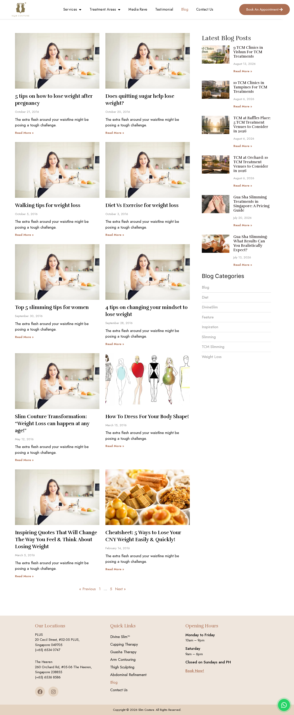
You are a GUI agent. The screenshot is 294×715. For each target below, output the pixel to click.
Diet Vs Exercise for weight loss (142, 205)
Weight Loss (212, 356)
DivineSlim (210, 307)
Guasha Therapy (123, 652)
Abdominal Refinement (128, 674)
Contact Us (204, 9)
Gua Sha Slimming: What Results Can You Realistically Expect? (250, 243)
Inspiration (210, 327)
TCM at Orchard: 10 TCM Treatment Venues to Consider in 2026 (250, 164)
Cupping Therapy (124, 644)
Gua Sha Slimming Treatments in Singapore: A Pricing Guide (251, 204)
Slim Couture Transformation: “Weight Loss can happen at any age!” (52, 423)
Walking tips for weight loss (47, 205)
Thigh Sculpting (122, 667)
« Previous (87, 589)
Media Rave (137, 9)
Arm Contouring (123, 659)
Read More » (24, 133)
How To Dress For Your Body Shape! (147, 416)
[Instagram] (53, 692)
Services (70, 9)
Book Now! (194, 670)
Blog (184, 9)
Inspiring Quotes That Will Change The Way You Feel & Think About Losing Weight (56, 539)
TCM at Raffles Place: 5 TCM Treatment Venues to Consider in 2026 (252, 125)
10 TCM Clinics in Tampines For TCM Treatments (250, 87)
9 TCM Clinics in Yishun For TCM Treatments (248, 52)
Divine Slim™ (120, 636)
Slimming (209, 337)
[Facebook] (40, 692)
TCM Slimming (213, 346)
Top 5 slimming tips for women (52, 307)
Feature (208, 317)
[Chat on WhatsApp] (284, 705)
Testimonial (164, 9)
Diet (205, 297)
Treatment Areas (103, 9)
